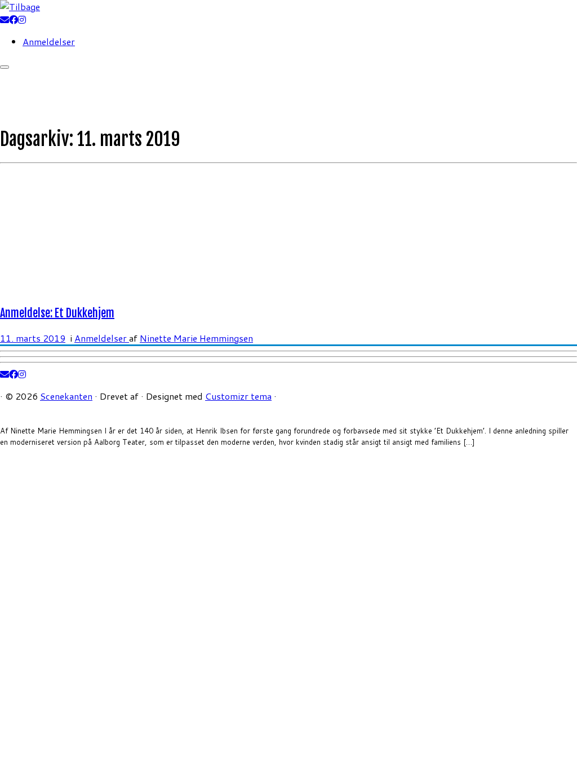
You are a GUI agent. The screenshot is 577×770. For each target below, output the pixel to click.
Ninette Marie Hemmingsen (196, 337)
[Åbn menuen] (4, 67)
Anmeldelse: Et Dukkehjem (57, 313)
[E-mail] (4, 19)
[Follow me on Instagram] (22, 19)
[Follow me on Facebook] (13, 19)
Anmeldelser (49, 41)
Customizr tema (238, 396)
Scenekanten (66, 396)
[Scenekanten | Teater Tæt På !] (20, 6)
